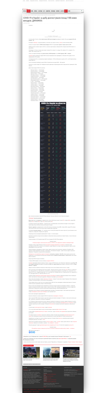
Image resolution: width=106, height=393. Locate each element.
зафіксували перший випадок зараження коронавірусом (46, 275)
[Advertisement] (53, 5)
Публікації (53, 11)
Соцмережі (48, 11)
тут (70, 336)
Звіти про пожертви (36, 391)
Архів (69, 11)
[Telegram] (34, 332)
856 (69, 220)
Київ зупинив (51, 303)
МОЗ (35, 364)
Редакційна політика (33, 389)
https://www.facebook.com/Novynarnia (50, 374)
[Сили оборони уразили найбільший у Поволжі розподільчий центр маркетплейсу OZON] (51, 357)
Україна (28, 11)
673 (32, 221)
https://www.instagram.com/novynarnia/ (50, 379)
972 (63, 220)
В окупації (40, 11)
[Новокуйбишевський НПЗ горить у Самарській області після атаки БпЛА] (31, 357)
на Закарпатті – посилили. (53, 322)
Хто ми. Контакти (48, 389)
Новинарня (35, 42)
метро (44, 319)
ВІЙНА (32, 11)
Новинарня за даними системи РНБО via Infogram (53, 36)
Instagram (80, 341)
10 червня (59, 321)
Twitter (77, 341)
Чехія (63, 309)
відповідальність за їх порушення (67, 302)
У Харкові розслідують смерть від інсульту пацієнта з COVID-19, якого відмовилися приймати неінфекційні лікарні (53, 242)
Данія (58, 309)
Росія (67, 269)
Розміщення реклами (41, 389)
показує (60, 42)
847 (51, 221)
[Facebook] (30, 332)
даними (31, 55)
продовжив (63, 311)
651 (39, 221)
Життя (66, 11)
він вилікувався (60, 276)
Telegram (69, 341)
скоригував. (50, 307)
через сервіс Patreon (63, 338)
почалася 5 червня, (49, 321)
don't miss (25, 364)
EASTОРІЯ (62, 11)
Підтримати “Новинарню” (28, 391)
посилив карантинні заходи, (39, 307)
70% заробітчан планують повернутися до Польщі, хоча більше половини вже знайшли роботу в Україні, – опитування (53, 328)
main (28, 364)
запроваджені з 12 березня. (58, 295)
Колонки (57, 11)
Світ (44, 11)
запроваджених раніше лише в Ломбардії (39, 291)
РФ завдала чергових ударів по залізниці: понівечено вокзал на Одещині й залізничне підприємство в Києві (70, 360)
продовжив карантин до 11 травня (41, 311)
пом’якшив (57, 311)
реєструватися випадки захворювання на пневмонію (55, 244)
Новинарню (78, 369)
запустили (60, 318)
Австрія (60, 309)
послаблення (39, 314)
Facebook (73, 341)
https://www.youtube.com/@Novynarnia (50, 381)
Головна (24, 11)
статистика (38, 364)
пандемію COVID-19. (50, 260)
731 (43, 221)
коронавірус (32, 364)
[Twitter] (32, 332)
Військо (35, 11)
